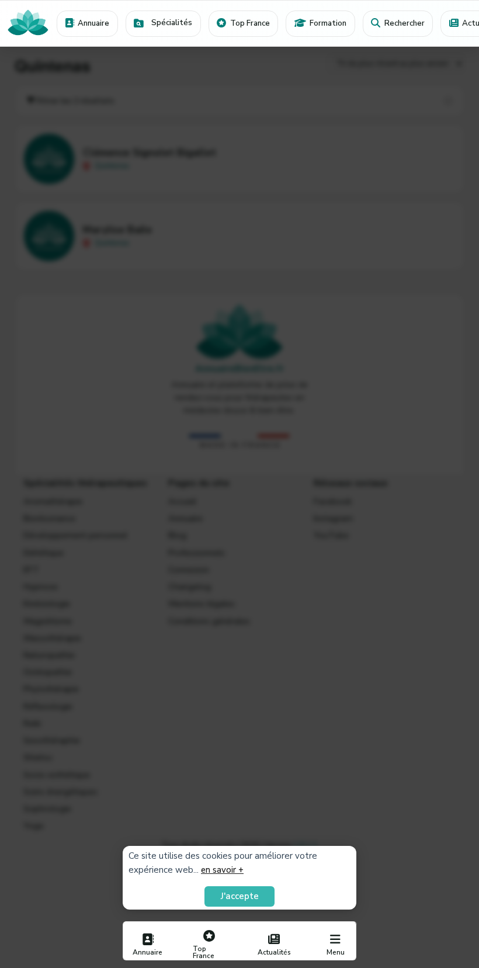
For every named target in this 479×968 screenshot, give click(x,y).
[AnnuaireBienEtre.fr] (28, 23)
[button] (163, 24)
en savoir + (222, 870)
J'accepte (240, 896)
